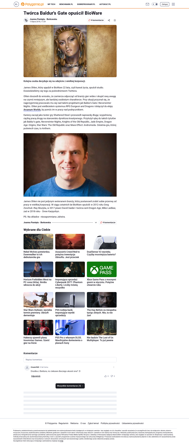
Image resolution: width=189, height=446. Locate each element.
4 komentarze (97, 20)
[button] (155, 4)
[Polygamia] (34, 4)
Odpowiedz (35, 376)
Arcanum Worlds (32, 109)
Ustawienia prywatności (132, 423)
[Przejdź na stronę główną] (16, 6)
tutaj (61, 441)
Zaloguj (165, 4)
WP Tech (51, 4)
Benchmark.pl (66, 4)
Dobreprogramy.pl (86, 4)
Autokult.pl (105, 4)
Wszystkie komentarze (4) (69, 386)
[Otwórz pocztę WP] (147, 4)
